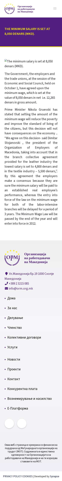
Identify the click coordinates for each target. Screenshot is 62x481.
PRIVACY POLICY (12, 476)
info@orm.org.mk (20, 288)
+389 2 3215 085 (18, 283)
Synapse (54, 476)
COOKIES (27, 476)
